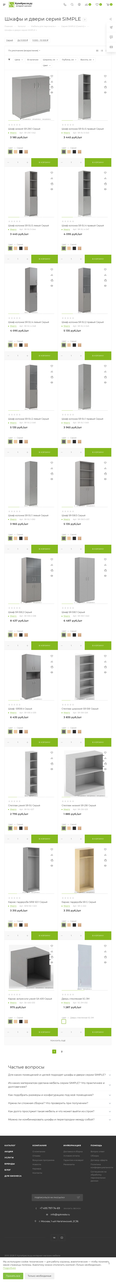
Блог (8, 1170)
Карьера (36, 1168)
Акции (9, 1151)
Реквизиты (69, 1164)
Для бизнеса (13, 1176)
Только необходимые (39, 1276)
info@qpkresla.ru (60, 1214)
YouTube (62, 1237)
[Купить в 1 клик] (51, 87)
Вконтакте (54, 1237)
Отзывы (36, 1155)
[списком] (102, 50)
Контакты (37, 1173)
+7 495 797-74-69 (50, 1208)
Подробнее (9, 1268)
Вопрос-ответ (98, 1151)
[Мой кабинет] (79, 4)
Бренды (10, 1164)
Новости (36, 1164)
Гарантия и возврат (73, 1160)
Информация (72, 1145)
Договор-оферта (99, 1160)
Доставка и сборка (73, 1151)
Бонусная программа (43, 1160)
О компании (38, 1151)
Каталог (10, 1145)
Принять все (13, 1276)
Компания (39, 1145)
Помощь (96, 1145)
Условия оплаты (71, 1155)
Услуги (9, 1157)
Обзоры (95, 1155)
